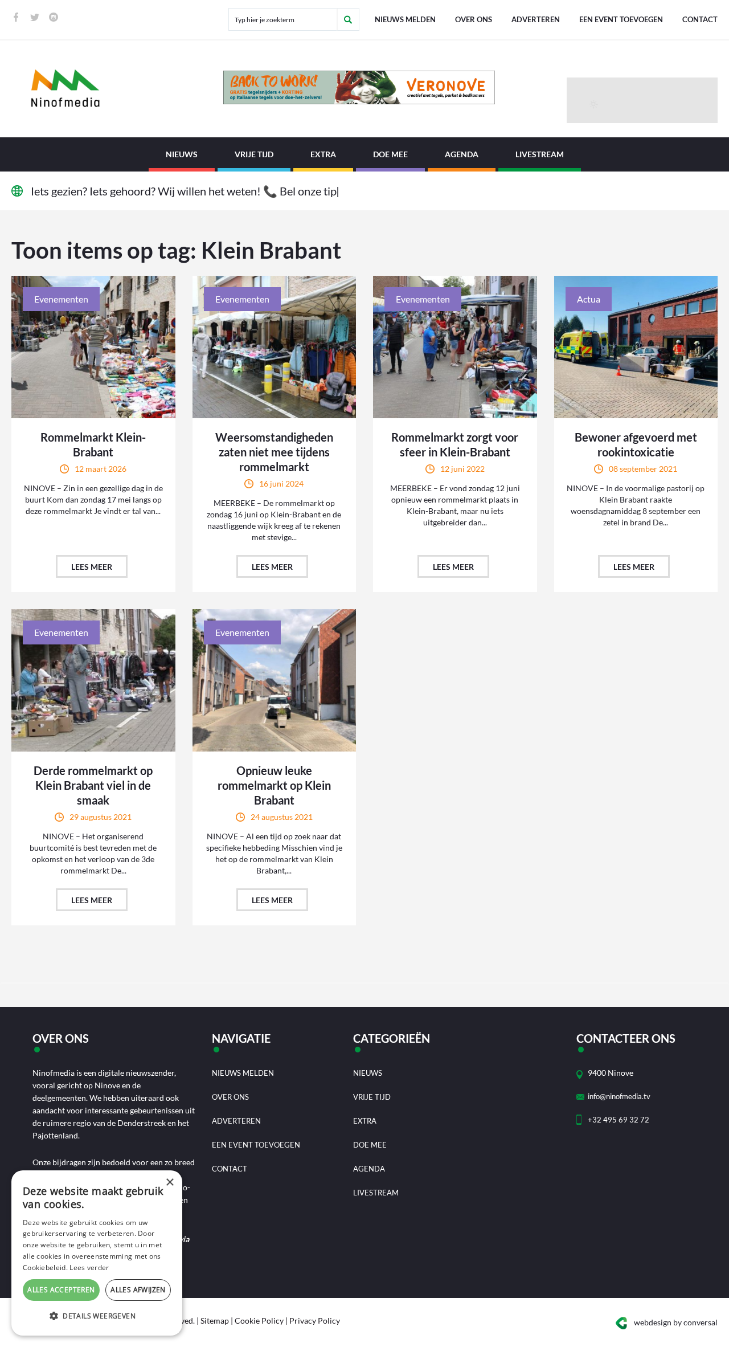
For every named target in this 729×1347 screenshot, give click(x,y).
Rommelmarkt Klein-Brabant (93, 444)
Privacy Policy (314, 1320)
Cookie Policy (259, 1320)
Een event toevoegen (621, 19)
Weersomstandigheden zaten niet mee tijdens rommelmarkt (274, 452)
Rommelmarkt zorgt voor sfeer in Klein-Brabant (454, 444)
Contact (700, 19)
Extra (323, 154)
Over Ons (473, 19)
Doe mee (390, 154)
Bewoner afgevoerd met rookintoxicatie (636, 444)
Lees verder (89, 1267)
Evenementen (61, 298)
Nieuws (182, 154)
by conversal (676, 1322)
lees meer (91, 567)
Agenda (461, 154)
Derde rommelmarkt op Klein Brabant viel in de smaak (93, 785)
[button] (97, 1316)
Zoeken (348, 19)
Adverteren (535, 19)
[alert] (96, 1253)
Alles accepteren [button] (61, 1290)
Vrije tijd (254, 154)
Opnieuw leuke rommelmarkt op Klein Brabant (274, 785)
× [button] (169, 1182)
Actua (588, 298)
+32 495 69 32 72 (618, 1119)
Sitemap (214, 1320)
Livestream (539, 154)
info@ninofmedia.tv (619, 1096)
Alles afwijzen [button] (138, 1290)
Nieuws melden (405, 19)
